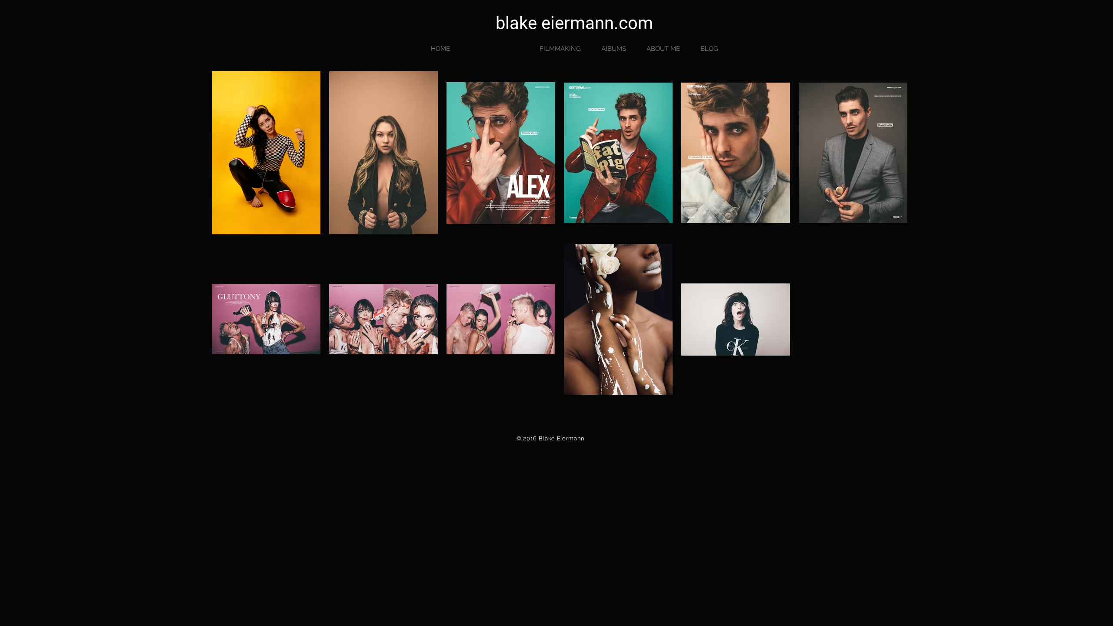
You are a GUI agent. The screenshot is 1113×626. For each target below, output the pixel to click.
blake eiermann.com (574, 23)
